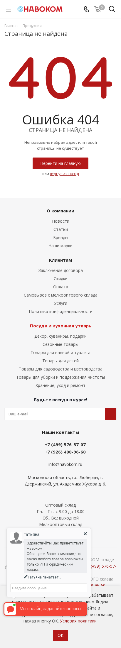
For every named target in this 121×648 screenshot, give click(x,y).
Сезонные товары (60, 344)
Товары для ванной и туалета (60, 352)
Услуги (60, 303)
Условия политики (78, 621)
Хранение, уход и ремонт (60, 385)
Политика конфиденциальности (61, 311)
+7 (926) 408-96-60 (65, 452)
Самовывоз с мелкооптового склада (61, 295)
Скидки (61, 278)
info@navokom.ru (65, 464)
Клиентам (60, 260)
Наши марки (60, 245)
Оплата (60, 287)
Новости (60, 221)
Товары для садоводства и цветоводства (60, 369)
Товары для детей (60, 360)
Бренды (60, 237)
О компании (60, 211)
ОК (60, 635)
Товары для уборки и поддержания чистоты (60, 377)
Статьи (60, 229)
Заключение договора (60, 270)
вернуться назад (64, 173)
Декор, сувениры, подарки (60, 336)
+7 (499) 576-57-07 (65, 444)
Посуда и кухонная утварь (60, 326)
